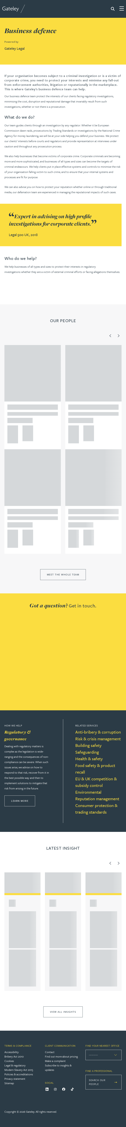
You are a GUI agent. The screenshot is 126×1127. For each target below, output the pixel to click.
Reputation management (97, 799)
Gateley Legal (14, 48)
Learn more (23, 801)
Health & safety (89, 759)
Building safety (88, 745)
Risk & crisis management (98, 739)
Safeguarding (87, 752)
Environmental (88, 792)
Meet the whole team (63, 574)
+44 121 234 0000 (11, 429)
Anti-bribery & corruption (98, 732)
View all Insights (63, 1012)
